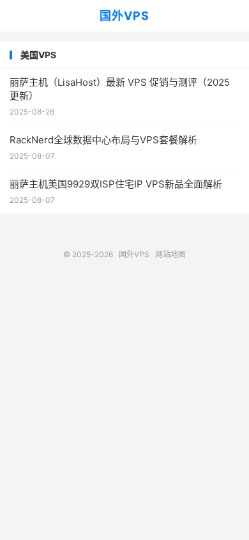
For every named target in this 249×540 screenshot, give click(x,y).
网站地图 (170, 254)
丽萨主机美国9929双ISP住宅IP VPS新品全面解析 (116, 184)
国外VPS (124, 15)
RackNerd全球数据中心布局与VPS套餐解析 (103, 140)
